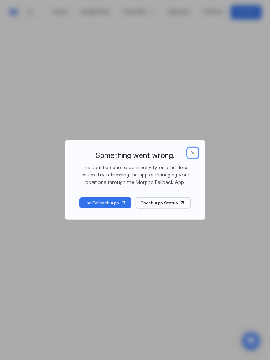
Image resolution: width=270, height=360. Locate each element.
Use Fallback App (101, 203)
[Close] (192, 153)
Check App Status (159, 203)
